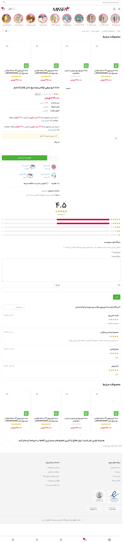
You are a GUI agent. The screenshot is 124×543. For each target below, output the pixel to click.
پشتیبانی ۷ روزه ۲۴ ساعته (45, 175)
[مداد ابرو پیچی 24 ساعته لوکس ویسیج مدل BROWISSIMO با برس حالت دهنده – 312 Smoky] (16, 55)
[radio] (55, 148)
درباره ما (117, 471)
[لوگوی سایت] (61, 8)
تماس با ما (116, 476)
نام (118, 284)
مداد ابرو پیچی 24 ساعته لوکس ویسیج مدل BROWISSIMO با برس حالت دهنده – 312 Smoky (16, 73)
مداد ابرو (85, 31)
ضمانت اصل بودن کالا (46, 167)
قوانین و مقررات (53, 480)
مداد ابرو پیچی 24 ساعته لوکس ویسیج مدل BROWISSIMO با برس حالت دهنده (106, 73)
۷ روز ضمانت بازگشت (25, 167)
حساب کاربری (115, 467)
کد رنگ (56, 142)
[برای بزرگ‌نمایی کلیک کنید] (116, 138)
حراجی (10, 9)
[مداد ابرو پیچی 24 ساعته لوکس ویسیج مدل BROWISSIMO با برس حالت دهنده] (106, 55)
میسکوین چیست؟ (52, 485)
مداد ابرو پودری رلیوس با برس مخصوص (76, 72)
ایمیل (57, 284)
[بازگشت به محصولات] (6, 31)
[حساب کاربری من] (114, 8)
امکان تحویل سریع (23, 175)
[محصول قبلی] (9, 31)
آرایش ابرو (95, 31)
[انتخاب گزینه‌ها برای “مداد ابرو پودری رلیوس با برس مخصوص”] (86, 65)
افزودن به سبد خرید (24, 157)
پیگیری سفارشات (53, 467)
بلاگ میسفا (116, 480)
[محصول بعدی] (3, 31)
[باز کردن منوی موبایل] (119, 8)
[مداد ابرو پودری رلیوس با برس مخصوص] (76, 55)
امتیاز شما (115, 252)
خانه (118, 31)
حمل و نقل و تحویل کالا (50, 476)
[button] (56, 65)
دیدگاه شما (115, 256)
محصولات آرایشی (108, 31)
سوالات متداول (53, 471)
